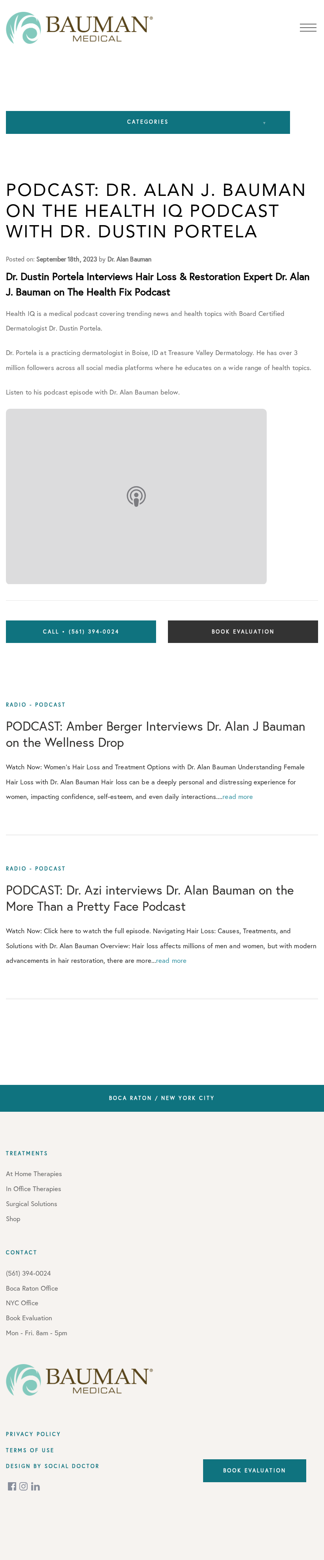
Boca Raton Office (32, 1288)
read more (237, 796)
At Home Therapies (34, 1173)
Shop (13, 1218)
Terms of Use (30, 1450)
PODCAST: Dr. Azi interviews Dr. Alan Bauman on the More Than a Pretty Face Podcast (150, 898)
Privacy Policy (33, 1434)
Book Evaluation (243, 631)
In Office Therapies (33, 1188)
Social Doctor (72, 1466)
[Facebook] (12, 1486)
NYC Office (22, 1303)
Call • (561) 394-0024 (81, 631)
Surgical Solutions (31, 1203)
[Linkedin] (35, 1486)
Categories (148, 121)
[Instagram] (24, 1486)
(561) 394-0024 (28, 1273)
